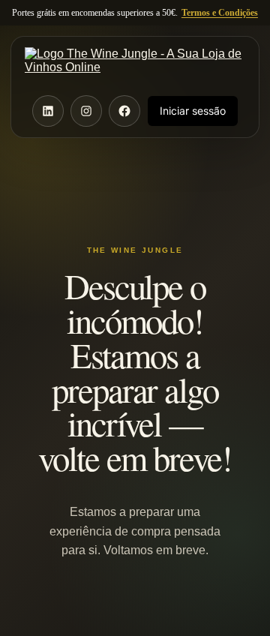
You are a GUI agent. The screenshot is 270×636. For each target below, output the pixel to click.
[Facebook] (125, 111)
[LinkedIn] (48, 111)
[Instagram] (86, 111)
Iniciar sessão (193, 110)
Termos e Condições (220, 13)
